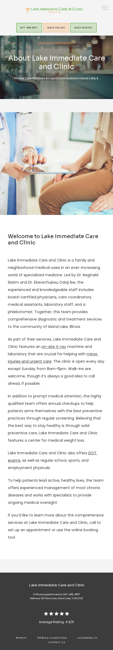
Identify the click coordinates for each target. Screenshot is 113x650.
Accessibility (87, 637)
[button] (105, 8)
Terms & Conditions (52, 637)
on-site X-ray (54, 346)
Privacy (21, 637)
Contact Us (56, 642)
